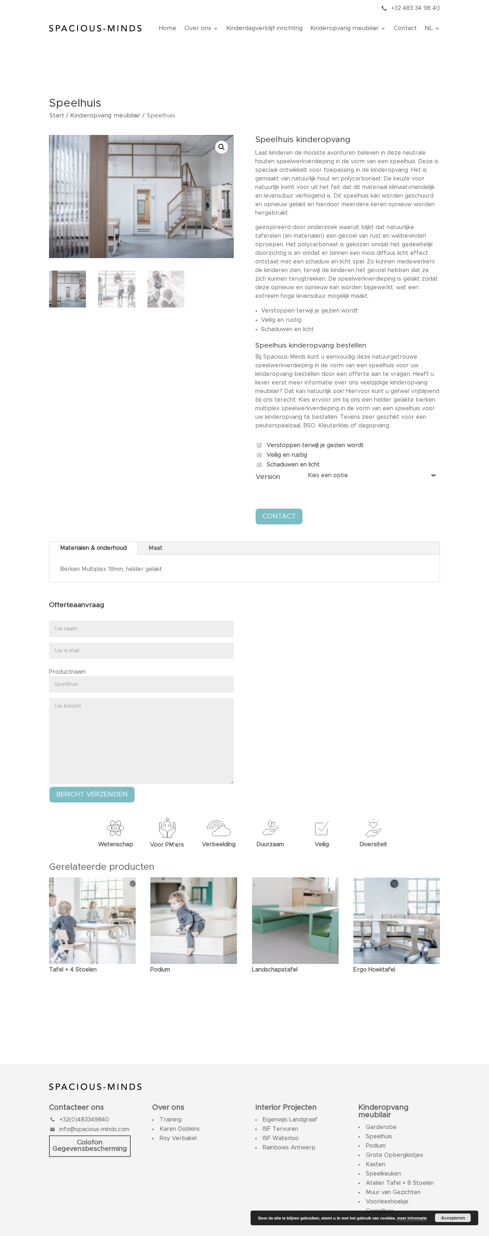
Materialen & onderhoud (93, 548)
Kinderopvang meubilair (344, 28)
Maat (156, 548)
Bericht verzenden (92, 794)
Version (268, 477)
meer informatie (412, 1218)
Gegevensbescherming (90, 1148)
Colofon (90, 1142)
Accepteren (453, 1218)
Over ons (197, 28)
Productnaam (67, 672)
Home (167, 28)
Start (56, 115)
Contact (405, 28)
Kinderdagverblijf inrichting (264, 28)
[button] (221, 147)
